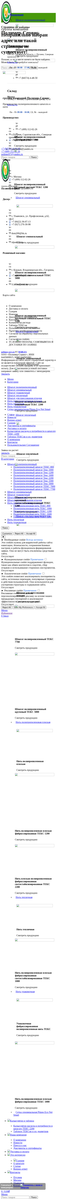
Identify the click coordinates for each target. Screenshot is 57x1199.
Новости (17, 1142)
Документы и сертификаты (27, 1148)
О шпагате (18, 1163)
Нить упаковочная (25, 991)
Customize (7, 533)
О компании (19, 1140)
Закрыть (5, 374)
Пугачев (17, 1177)
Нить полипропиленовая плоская (33, 722)
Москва (17, 1180)
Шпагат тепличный (26, 415)
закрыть (5, 453)
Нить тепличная (24, 897)
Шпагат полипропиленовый (30, 20)
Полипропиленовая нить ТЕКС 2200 (32, 517)
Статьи (17, 1166)
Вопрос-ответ (20, 1169)
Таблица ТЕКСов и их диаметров (30, 1131)
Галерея (20, 1160)
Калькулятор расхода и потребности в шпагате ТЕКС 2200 (33, 1127)
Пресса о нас (20, 1145)
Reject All (6, 607)
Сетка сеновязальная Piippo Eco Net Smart (32, 1113)
